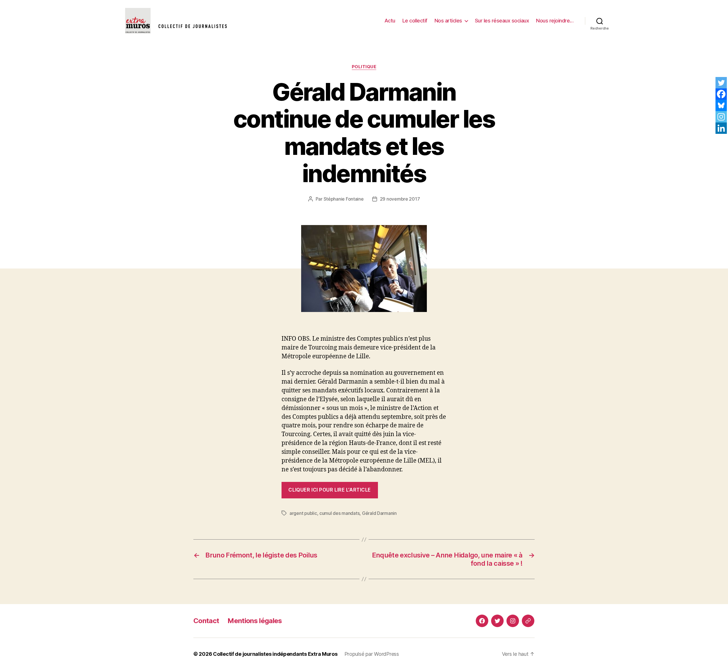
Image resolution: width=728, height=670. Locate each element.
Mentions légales (255, 621)
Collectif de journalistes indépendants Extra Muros (275, 654)
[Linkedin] (721, 128)
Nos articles (448, 21)
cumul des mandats (339, 513)
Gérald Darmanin (379, 513)
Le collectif (414, 21)
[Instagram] (721, 116)
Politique (364, 66)
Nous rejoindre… (555, 21)
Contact (206, 621)
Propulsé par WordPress (371, 654)
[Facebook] (721, 94)
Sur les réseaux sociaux (502, 21)
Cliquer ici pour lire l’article (329, 490)
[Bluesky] (721, 105)
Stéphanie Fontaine (344, 199)
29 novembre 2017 (400, 199)
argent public (303, 513)
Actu (389, 21)
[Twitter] (721, 82)
